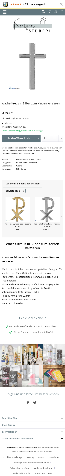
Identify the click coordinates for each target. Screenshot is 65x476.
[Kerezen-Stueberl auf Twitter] (35, 402)
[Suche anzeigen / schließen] (43, 11)
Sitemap (30, 457)
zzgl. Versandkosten (20, 118)
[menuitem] (5, 12)
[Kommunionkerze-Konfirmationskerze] (32, 354)
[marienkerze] (11, 354)
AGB (50, 473)
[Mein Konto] (55, 11)
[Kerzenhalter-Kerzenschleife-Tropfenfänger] (32, 376)
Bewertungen (15, 190)
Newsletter (54, 457)
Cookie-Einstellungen (13, 457)
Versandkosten (47, 447)
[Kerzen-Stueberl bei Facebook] (28, 402)
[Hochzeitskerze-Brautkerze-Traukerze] (11, 376)
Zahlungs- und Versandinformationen (31, 462)
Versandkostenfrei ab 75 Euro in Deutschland (33, 326)
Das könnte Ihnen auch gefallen (23, 183)
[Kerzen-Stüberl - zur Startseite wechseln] (32, 25)
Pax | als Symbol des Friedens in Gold (18, 225)
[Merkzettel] (49, 11)
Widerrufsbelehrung (43, 468)
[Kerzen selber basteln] (54, 376)
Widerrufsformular (21, 473)
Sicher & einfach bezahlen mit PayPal (33, 332)
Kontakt (41, 457)
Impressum (39, 473)
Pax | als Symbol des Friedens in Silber (47, 225)
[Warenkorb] (61, 11)
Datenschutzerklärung (20, 468)
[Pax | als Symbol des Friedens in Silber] (47, 209)
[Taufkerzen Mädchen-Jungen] (54, 354)
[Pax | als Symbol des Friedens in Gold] (18, 209)
